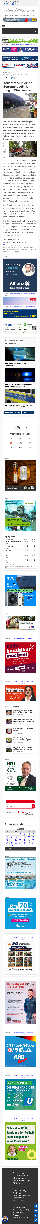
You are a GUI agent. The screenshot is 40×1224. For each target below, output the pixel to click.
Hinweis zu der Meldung (11, 245)
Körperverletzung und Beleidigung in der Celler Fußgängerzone (19, 385)
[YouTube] (13, 4)
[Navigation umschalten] (4, 26)
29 (16, 845)
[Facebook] (4, 4)
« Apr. (9, 849)
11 (29, 837)
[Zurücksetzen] (36, 1220)
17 (25, 840)
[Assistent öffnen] (5, 1219)
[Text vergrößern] (36, 1206)
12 (33, 837)
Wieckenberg (23, 75)
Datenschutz (18, 1197)
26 (33, 843)
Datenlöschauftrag (21, 1195)
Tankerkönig (11, 566)
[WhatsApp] (16, 4)
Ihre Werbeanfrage (21, 1180)
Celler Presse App (21, 1175)
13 (7, 840)
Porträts (16, 1183)
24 (25, 843)
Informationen (19, 1178)
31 (25, 845)
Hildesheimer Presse (19, 1213)
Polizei (14, 75)
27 (7, 845)
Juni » (30, 849)
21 (12, 843)
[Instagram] (7, 4)
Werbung (17, 1193)
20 (7, 843)
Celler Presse (19, 1173)
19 (33, 840)
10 (25, 837)
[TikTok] (10, 4)
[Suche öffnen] (35, 31)
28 (11, 845)
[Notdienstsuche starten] (33, 806)
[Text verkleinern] (36, 1211)
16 (20, 840)
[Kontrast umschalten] (36, 1215)
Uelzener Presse (20, 1217)
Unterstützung (19, 1190)
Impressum (18, 1200)
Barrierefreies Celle (21, 1210)
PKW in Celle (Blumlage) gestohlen (18, 406)
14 (12, 840)
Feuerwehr (7, 75)
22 (16, 843)
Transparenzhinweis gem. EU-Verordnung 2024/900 (23, 44)
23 (20, 843)
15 (16, 840)
